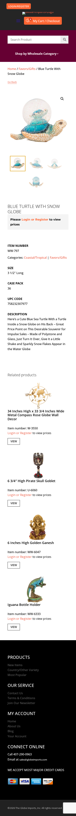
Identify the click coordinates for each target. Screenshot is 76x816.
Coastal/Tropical (35, 258)
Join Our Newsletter (21, 703)
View (14, 441)
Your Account (17, 736)
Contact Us (15, 693)
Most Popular (17, 675)
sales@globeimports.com (33, 759)
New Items (15, 665)
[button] (62, 98)
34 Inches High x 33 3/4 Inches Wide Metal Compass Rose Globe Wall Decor (36, 415)
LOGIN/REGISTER (18, 6)
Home (12, 69)
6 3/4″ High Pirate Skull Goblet (31, 481)
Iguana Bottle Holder (24, 604)
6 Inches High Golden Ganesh (31, 543)
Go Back (12, 82)
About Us (14, 726)
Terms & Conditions (21, 698)
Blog (11, 731)
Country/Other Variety (23, 670)
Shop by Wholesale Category (35, 54)
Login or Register (35, 219)
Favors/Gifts (27, 69)
